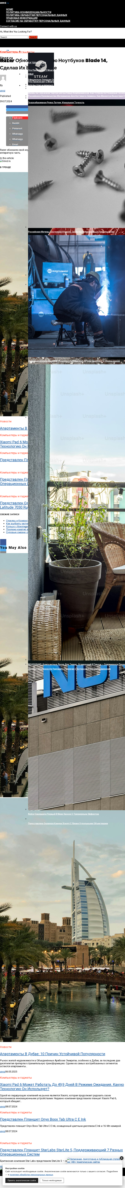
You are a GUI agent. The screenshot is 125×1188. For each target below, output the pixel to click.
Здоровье (28, 74)
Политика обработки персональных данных (36, 15)
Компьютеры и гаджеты (36, 51)
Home (9, 9)
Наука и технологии (34, 62)
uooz (2, 90)
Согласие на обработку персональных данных (38, 21)
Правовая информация (22, 18)
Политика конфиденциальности (28, 12)
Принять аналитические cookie (22, 1180)
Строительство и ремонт (37, 85)
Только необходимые (52, 1180)
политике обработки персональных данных (31, 1174)
